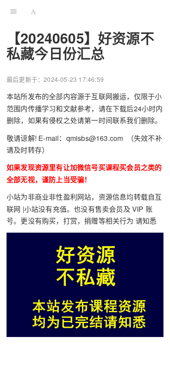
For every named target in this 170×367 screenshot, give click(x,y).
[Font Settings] (33, 11)
